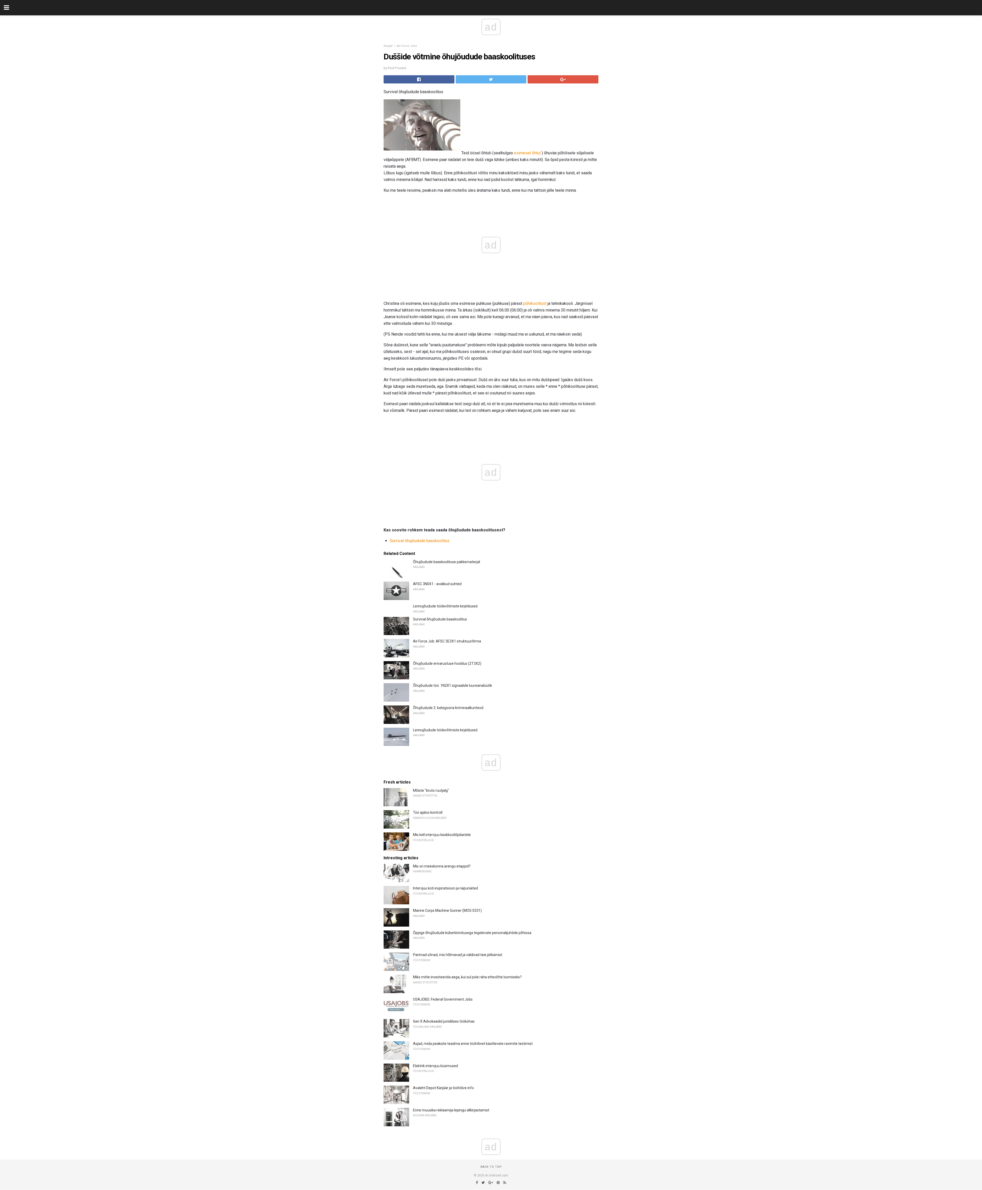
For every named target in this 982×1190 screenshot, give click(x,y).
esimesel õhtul (527, 153)
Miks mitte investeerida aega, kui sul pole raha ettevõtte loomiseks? (467, 977)
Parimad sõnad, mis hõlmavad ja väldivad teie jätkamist (457, 955)
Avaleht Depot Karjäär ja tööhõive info (443, 1088)
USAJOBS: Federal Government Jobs (443, 999)
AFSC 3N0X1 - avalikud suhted (437, 584)
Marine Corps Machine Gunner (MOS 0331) (447, 910)
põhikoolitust (534, 303)
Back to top (491, 1166)
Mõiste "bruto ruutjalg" (431, 790)
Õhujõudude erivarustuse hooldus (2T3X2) (447, 663)
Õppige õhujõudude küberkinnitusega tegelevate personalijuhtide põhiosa (472, 933)
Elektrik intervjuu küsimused (435, 1066)
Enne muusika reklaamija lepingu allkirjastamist (451, 1110)
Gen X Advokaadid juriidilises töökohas (444, 1021)
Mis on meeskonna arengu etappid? (442, 866)
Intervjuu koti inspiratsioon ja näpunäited (445, 888)
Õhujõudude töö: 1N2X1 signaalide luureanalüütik (452, 685)
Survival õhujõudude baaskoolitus (419, 540)
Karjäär (388, 46)
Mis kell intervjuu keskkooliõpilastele (442, 835)
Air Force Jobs (407, 46)
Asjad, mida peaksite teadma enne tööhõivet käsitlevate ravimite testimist (473, 1044)
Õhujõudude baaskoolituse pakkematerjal (446, 562)
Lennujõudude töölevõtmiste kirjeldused (445, 606)
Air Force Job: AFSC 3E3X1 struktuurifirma (447, 641)
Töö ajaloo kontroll (427, 812)
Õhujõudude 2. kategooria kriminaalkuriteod (448, 708)
